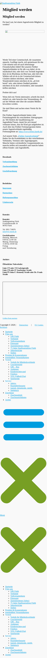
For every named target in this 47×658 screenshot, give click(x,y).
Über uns (9, 334)
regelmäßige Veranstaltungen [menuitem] (17, 612)
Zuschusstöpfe (16, 395)
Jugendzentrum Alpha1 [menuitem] (20, 601)
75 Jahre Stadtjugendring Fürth (23, 348)
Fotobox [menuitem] (13, 629)
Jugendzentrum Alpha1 (20, 346)
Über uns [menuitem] (9, 589)
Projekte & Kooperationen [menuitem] (16, 610)
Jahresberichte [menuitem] (16, 605)
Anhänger (14, 369)
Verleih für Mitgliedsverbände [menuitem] (22, 617)
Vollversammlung (17, 341)
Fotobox (13, 374)
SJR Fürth (14, 336)
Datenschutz (7, 193)
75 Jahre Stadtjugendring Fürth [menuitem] (23, 603)
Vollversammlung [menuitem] (17, 596)
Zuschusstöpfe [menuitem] (16, 650)
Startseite (9, 332)
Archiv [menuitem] (8, 655)
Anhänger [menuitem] (14, 624)
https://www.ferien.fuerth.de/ (30, 131)
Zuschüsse (9, 393)
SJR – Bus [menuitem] (14, 622)
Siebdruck (14, 390)
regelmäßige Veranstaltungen (17, 357)
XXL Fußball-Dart (18, 376)
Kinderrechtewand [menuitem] (18, 626)
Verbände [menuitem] (14, 594)
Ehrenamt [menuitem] (14, 598)
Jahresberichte (16, 350)
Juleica (13, 383)
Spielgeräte (15, 379)
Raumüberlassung (17, 386)
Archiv (8, 400)
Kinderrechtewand (18, 371)
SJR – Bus (14, 367)
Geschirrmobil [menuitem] (16, 619)
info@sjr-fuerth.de (9, 232)
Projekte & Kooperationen (16, 355)
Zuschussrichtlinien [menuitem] (18, 652)
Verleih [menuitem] (8, 615)
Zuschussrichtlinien (18, 397)
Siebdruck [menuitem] (14, 645)
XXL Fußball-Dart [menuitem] (18, 631)
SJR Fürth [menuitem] (14, 591)
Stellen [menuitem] (13, 608)
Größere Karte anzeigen (10, 318)
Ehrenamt (14, 343)
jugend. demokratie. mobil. (21, 388)
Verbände (14, 339)
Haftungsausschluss (10, 198)
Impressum (7, 188)
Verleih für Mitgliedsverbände (22, 362)
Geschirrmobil (16, 364)
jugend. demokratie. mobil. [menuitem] (21, 643)
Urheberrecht (8, 202)
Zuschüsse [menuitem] (9, 648)
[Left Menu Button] (23, 582)
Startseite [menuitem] (9, 586)
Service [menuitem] (8, 636)
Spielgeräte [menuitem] (15, 633)
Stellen (13, 353)
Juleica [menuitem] (13, 638)
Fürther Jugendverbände (28, 136)
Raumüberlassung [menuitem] (17, 640)
